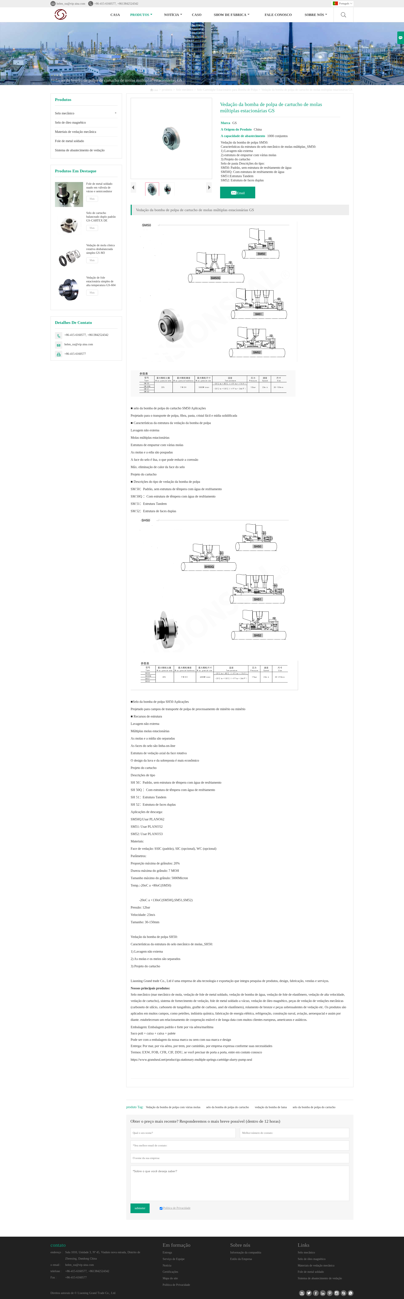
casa (115, 15)
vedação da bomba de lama (271, 1107)
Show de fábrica (230, 15)
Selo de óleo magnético (70, 122)
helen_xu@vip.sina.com (71, 3)
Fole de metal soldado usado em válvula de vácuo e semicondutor (99, 187)
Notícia (167, 1265)
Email (238, 192)
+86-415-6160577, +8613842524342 (116, 3)
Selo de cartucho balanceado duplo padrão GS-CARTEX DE (101, 216)
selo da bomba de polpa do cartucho (227, 1107)
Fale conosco (278, 15)
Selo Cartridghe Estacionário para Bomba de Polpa (227, 89)
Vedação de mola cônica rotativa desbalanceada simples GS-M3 (100, 249)
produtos (139, 15)
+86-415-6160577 (75, 354)
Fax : (53, 1277)
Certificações (170, 1271)
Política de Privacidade (176, 1284)
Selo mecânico (184, 89)
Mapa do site (170, 1278)
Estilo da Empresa (241, 1259)
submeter (140, 1208)
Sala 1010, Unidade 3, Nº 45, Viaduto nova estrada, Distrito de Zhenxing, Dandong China (102, 1255)
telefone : (56, 1271)
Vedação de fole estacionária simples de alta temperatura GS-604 (101, 281)
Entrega (167, 1252)
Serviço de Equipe (174, 1259)
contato (58, 1245)
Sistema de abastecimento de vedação (80, 150)
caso (196, 15)
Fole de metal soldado (69, 141)
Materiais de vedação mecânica (75, 132)
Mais (92, 198)
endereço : (56, 1252)
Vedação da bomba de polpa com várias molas (173, 1107)
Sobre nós (314, 15)
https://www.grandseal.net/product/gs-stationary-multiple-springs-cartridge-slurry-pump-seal (191, 1059)
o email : (55, 1264)
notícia (171, 15)
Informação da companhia (245, 1252)
